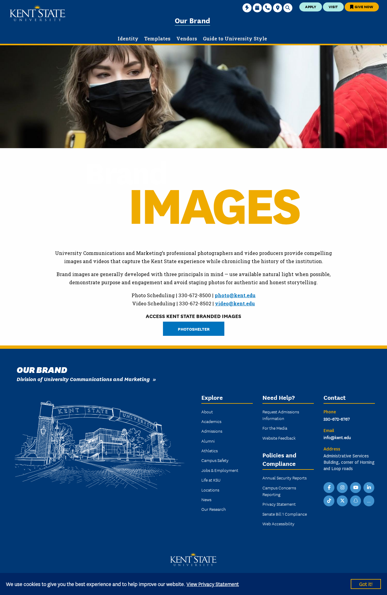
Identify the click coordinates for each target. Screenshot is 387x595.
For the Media (274, 428)
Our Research (213, 509)
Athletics (209, 450)
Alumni (208, 441)
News (206, 499)
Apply (310, 6)
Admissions (211, 431)
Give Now (363, 6)
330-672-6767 (337, 418)
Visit (333, 6)
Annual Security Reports (284, 477)
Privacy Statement (279, 504)
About (207, 411)
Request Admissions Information (280, 415)
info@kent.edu (337, 437)
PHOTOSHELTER (194, 328)
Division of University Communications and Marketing (83, 379)
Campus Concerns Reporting (279, 491)
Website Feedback (279, 437)
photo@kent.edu (235, 295)
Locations (210, 489)
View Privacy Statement (213, 583)
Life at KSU (210, 479)
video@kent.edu (235, 303)
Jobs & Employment (219, 470)
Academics (211, 421)
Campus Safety (215, 460)
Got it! (365, 583)
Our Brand (192, 20)
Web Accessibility (278, 523)
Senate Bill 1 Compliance (284, 514)
